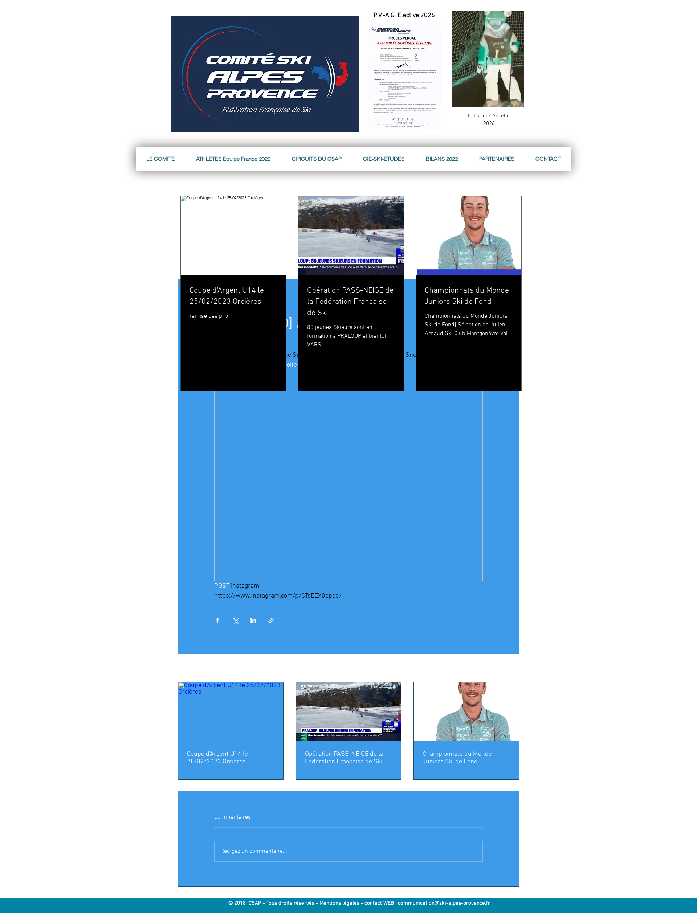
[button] (515, 99)
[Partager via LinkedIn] (253, 620)
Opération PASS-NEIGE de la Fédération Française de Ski (344, 758)
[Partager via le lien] (271, 620)
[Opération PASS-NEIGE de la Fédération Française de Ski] (348, 711)
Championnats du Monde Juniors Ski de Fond (457, 758)
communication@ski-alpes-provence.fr (444, 903)
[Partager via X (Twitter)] (235, 620)
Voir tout (510, 669)
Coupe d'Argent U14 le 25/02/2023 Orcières (217, 758)
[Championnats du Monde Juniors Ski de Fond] (466, 711)
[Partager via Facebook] (217, 620)
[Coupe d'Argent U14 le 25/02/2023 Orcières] (230, 711)
